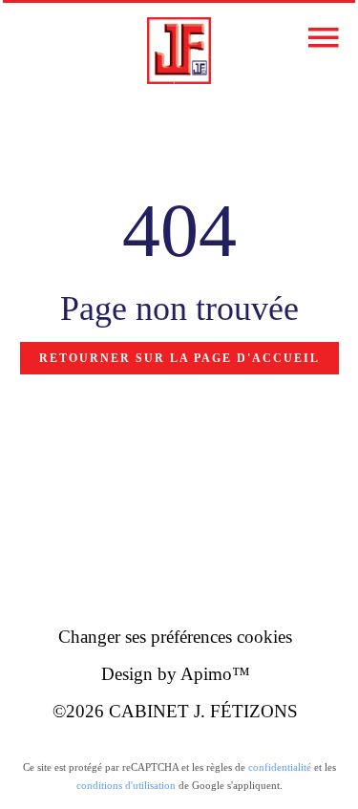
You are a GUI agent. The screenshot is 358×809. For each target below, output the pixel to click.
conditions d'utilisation (126, 785)
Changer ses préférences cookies (175, 637)
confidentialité (279, 767)
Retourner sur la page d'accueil (179, 358)
